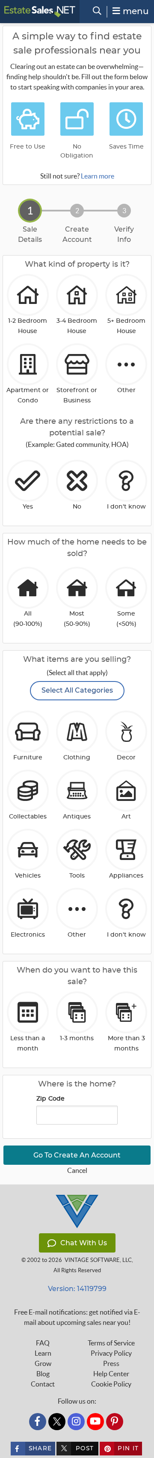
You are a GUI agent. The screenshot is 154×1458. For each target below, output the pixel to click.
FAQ (43, 1343)
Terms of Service (111, 1343)
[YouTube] (95, 1421)
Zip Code (50, 1099)
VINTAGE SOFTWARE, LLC (98, 1260)
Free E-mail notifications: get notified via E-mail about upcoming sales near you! (77, 1317)
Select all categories (77, 690)
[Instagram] (76, 1421)
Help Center (111, 1374)
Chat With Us (83, 1243)
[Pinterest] (114, 1421)
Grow (43, 1363)
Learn (43, 1353)
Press (111, 1363)
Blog (43, 1374)
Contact (43, 1384)
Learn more (97, 176)
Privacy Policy (111, 1353)
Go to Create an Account (77, 1155)
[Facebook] (37, 1421)
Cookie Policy (111, 1384)
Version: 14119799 (77, 1289)
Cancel (77, 1170)
